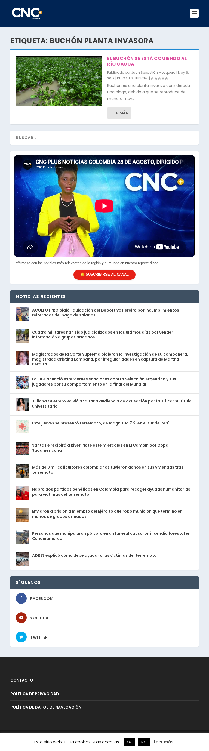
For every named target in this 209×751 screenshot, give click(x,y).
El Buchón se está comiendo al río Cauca (147, 61)
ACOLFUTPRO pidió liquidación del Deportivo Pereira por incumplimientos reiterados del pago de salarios (105, 312)
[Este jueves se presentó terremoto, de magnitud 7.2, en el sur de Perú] (22, 426)
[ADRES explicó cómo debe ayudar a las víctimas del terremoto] (22, 559)
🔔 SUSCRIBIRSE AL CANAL (104, 274)
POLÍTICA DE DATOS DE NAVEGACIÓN (45, 707)
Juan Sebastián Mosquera (153, 72)
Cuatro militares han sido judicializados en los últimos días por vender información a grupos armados (102, 335)
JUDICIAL (141, 78)
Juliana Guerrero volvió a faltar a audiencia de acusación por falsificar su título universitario (112, 403)
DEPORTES (125, 78)
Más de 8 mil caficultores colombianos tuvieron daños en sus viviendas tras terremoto (107, 469)
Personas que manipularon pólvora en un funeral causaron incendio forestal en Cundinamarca (111, 536)
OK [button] (129, 742)
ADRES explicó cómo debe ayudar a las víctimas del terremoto (94, 555)
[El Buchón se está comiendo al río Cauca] (59, 81)
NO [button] (144, 742)
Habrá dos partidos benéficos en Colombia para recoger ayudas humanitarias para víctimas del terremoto (111, 492)
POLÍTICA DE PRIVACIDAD (34, 694)
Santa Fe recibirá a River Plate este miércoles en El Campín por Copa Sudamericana (100, 447)
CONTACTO (21, 680)
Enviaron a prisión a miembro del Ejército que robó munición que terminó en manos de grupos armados (107, 514)
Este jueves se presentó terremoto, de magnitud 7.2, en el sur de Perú (101, 423)
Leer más (119, 113)
